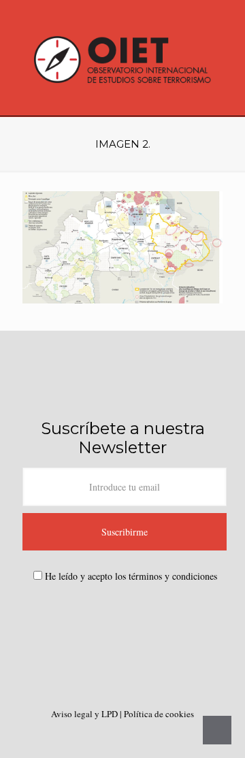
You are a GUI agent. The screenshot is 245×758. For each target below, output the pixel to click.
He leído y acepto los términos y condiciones (131, 576)
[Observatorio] (122, 58)
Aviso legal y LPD (85, 714)
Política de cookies (159, 714)
